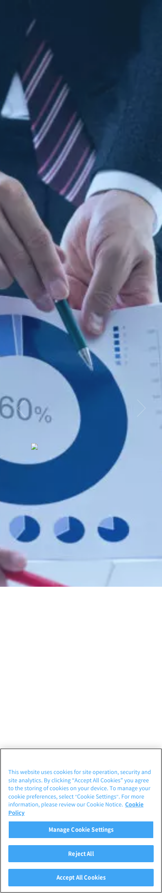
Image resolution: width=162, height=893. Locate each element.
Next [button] (141, 408)
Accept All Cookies (81, 877)
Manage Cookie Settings (81, 829)
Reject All (80, 853)
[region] (81, 820)
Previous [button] (20, 408)
